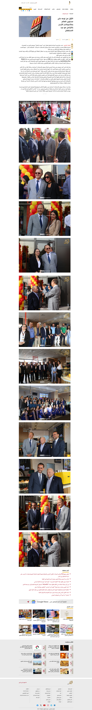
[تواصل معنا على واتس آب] (25, 10)
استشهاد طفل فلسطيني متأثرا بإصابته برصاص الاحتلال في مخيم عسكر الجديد (53, 635)
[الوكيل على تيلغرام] (51, 705)
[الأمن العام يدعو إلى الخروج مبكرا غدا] (37, 663)
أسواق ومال (56, 618)
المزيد (35, 9)
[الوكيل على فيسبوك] (37, 705)
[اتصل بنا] (21, 10)
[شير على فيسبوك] (72, 52)
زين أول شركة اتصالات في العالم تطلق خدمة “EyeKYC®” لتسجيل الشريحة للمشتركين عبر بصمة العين (46, 585)
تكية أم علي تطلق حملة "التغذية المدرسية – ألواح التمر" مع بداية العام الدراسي (51, 582)
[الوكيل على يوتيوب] (44, 705)
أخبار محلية (42, 618)
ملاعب (53, 9)
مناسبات (48, 697)
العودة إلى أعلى (22, 682)
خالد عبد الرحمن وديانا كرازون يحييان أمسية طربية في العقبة (55, 579)
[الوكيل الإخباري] (67, 3)
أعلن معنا (40, 9)
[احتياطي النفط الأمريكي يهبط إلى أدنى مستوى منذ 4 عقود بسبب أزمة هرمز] (53, 613)
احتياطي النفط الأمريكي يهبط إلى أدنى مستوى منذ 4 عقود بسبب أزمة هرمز (53, 620)
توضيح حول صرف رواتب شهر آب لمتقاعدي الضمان (67, 634)
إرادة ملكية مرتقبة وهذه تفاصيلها (68, 619)
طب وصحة (48, 691)
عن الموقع (37, 691)
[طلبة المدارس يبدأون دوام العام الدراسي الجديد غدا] (37, 655)
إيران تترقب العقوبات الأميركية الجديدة (39, 634)
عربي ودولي (42, 633)
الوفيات (49, 702)
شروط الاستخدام (36, 695)
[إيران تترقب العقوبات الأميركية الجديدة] (39, 628)
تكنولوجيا (48, 695)
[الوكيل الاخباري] (70, 683)
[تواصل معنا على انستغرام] (27, 10)
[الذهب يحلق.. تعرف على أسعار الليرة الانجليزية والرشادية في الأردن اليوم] (64, 671)
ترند (60, 693)
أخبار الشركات (47, 9)
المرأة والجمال (47, 693)
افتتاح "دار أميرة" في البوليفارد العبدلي (60, 595)
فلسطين (58, 9)
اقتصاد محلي (69, 691)
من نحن (38, 689)
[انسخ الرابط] (72, 59)
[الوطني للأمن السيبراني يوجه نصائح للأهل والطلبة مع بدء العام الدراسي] (37, 648)
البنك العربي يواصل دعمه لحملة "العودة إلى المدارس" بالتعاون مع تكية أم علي (52, 587)
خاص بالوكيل (69, 618)
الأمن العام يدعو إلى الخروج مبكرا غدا (26, 662)
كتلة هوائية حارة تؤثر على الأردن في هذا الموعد (53, 654)
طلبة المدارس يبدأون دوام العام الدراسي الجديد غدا (26, 654)
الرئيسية (71, 13)
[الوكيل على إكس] (41, 705)
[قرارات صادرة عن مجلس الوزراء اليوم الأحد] (25, 613)
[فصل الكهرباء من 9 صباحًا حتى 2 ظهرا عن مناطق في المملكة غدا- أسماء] (64, 648)
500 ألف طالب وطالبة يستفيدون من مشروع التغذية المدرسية (39, 620)
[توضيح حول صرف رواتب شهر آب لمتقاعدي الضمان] (66, 628)
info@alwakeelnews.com (24, 695)
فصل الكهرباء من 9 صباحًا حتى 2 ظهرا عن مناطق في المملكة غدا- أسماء (53, 647)
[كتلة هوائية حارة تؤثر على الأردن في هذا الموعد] (64, 655)
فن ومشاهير (48, 689)
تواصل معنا (37, 693)
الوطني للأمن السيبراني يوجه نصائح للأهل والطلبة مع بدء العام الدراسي (26, 647)
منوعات (60, 702)
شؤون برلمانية (69, 695)
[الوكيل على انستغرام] (48, 705)
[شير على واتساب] (72, 57)
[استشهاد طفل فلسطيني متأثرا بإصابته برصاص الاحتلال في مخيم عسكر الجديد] (53, 628)
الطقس (70, 693)
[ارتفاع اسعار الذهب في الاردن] (64, 663)
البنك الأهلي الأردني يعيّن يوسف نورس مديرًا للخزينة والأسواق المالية (54, 593)
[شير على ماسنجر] (72, 55)
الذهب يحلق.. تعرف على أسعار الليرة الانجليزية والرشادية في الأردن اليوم (53, 670)
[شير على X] (72, 54)
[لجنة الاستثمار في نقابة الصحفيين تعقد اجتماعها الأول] (25, 628)
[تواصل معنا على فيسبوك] (23, 10)
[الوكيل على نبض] (54, 705)
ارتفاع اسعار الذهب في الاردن (54, 662)
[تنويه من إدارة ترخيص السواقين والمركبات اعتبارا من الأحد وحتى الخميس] (37, 671)
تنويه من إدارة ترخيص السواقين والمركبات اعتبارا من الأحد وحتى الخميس (26, 670)
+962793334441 (26, 691)
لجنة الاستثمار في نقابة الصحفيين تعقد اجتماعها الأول (25, 634)
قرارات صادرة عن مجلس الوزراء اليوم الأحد (25, 619)
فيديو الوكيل (69, 702)
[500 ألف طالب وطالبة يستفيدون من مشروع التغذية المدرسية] (39, 613)
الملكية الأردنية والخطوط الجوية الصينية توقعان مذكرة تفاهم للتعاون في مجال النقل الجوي (49, 590)
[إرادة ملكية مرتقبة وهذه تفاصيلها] (66, 613)
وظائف (70, 697)
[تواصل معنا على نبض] (29, 10)
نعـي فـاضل (48, 699)
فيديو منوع (59, 695)
